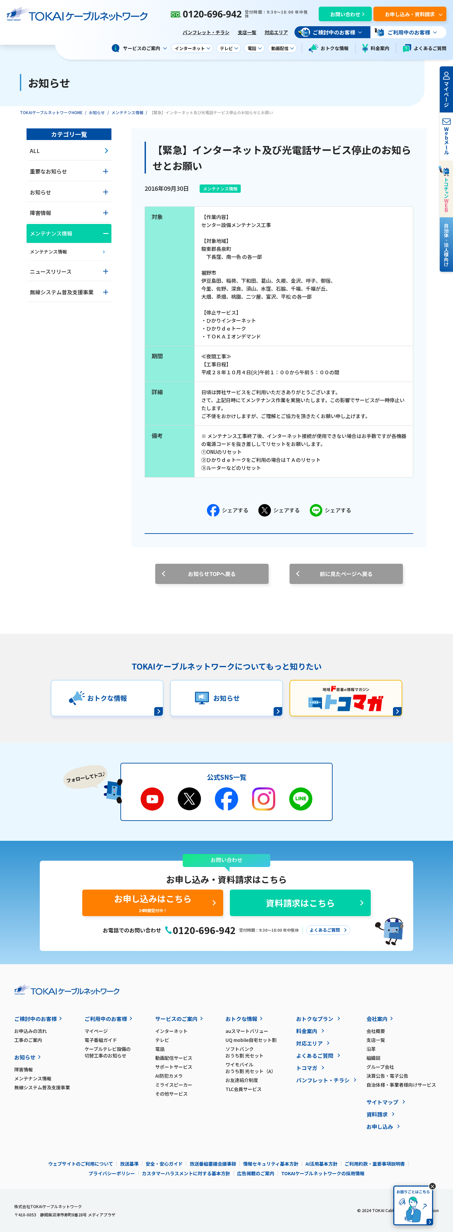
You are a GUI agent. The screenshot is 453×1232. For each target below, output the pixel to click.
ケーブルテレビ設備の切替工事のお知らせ (108, 1052)
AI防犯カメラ (169, 1075)
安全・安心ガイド (164, 1163)
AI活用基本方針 (321, 1163)
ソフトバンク (245, 1052)
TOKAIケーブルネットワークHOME (51, 112)
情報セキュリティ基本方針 (270, 1163)
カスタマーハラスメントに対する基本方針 (186, 1173)
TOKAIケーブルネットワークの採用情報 (322, 1173)
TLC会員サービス (244, 1089)
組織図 (373, 1057)
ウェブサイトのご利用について (80, 1163)
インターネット (171, 1031)
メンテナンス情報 (127, 112)
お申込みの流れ (30, 1031)
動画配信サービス (173, 1057)
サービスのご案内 (176, 1019)
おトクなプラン (314, 1019)
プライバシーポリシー (112, 1173)
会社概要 (375, 1031)
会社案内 (377, 1019)
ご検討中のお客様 (35, 1019)
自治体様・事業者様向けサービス (401, 1084)
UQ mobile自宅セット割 (251, 1040)
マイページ (96, 1031)
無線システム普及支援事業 (42, 1087)
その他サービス (171, 1093)
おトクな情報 (335, 48)
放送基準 (129, 1163)
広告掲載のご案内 (255, 1173)
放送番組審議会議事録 (213, 1163)
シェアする (235, 510)
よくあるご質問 (430, 48)
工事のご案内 (28, 1040)
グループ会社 (380, 1066)
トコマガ (306, 1068)
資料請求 (377, 1114)
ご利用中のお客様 (106, 1019)
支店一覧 (247, 32)
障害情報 (23, 1069)
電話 (159, 1049)
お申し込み (379, 1126)
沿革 (371, 1049)
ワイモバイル (251, 1067)
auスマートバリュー (247, 1031)
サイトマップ (382, 1102)
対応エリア (276, 32)
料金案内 (380, 48)
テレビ (162, 1040)
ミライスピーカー (173, 1084)
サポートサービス (173, 1066)
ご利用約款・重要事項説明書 (375, 1163)
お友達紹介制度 (242, 1080)
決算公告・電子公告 (387, 1075)
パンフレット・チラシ (206, 32)
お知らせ (97, 112)
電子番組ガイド (101, 1040)
